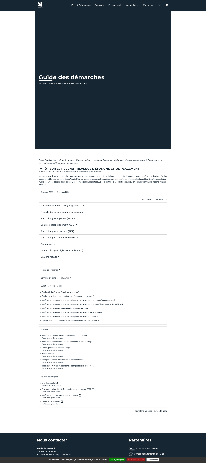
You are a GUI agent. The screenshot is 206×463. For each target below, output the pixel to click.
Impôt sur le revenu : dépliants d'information (62, 395)
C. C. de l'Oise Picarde (147, 449)
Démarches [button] (148, 5)
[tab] (47, 192)
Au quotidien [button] (132, 5)
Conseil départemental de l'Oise (149, 454)
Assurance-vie (48, 244)
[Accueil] (52, 5)
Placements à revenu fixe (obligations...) (61, 205)
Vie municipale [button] (115, 5)
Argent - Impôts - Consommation (75, 160)
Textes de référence (49, 270)
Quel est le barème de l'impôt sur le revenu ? (60, 292)
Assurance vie (48, 354)
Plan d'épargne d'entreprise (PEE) (58, 237)
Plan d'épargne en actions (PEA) (58, 231)
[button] (72, 5)
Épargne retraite (49, 257)
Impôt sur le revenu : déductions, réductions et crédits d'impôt (67, 342)
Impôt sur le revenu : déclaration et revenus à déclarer (120, 160)
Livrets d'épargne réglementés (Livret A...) (62, 250)
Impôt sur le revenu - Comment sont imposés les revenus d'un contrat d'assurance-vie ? (78, 300)
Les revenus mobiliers (53, 401)
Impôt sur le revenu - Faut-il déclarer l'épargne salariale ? (66, 308)
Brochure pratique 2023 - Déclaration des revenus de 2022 (68, 389)
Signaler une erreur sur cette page (151, 411)
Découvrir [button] (99, 5)
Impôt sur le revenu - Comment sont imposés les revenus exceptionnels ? (72, 312)
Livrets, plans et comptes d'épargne (57, 348)
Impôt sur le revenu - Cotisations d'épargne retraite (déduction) (68, 366)
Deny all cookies (136, 460)
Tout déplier (161, 200)
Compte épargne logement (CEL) (58, 225)
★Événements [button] (84, 5)
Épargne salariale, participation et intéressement (62, 360)
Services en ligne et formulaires (55, 278)
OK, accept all (118, 460)
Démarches (55, 83)
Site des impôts (50, 383)
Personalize (153, 460)
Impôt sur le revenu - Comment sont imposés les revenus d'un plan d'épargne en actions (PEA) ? (82, 304)
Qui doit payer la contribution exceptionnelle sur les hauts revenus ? (70, 320)
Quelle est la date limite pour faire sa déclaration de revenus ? (68, 296)
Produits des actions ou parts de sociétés (62, 212)
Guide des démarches (75, 83)
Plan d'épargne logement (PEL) (57, 218)
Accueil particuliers (48, 160)
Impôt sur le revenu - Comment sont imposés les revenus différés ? (70, 316)
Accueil (43, 83)
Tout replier (148, 200)
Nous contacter (52, 440)
